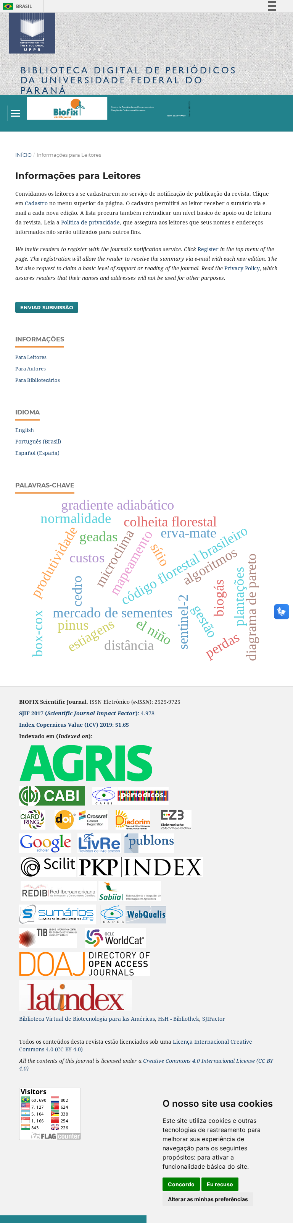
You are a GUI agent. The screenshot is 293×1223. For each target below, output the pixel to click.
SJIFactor (213, 1018)
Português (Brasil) (38, 441)
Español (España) (37, 452)
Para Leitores (31, 357)
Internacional (212, 1041)
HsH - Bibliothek (178, 1018)
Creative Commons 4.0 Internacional (189, 1060)
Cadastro (36, 203)
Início (23, 155)
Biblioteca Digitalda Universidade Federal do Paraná (129, 80)
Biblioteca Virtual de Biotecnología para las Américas (87, 1018)
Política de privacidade (90, 222)
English (24, 430)
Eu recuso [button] (220, 1184)
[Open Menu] (15, 113)
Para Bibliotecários (37, 380)
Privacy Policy (242, 268)
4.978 (87, 713)
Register (208, 249)
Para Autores (30, 368)
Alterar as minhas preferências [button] (208, 1199)
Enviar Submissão (46, 307)
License (245, 1060)
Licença (183, 1041)
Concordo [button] (181, 1184)
